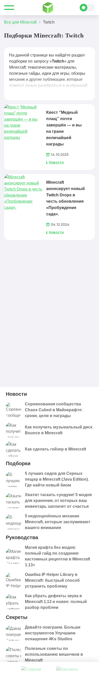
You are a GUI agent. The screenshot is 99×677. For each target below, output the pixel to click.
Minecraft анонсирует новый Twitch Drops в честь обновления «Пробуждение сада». (65, 198)
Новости (56, 162)
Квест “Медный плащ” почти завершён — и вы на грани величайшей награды (64, 128)
